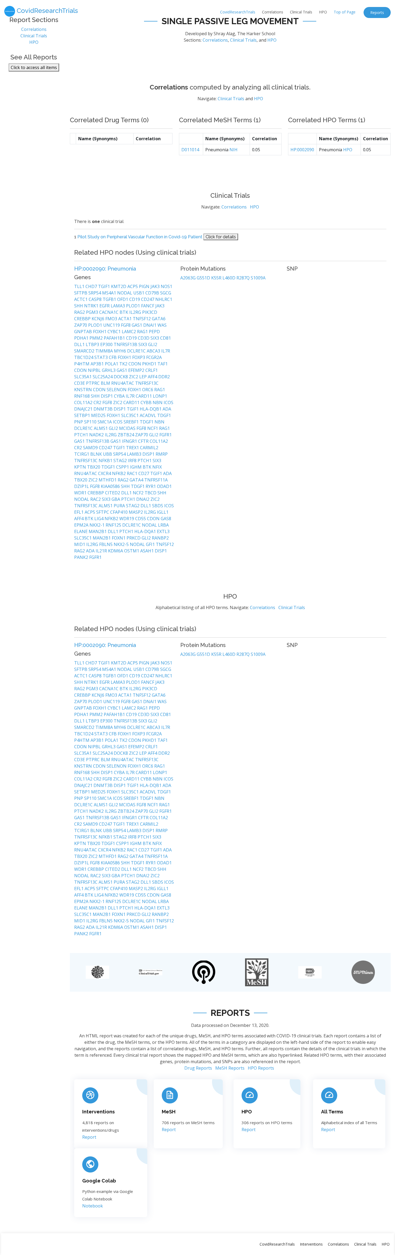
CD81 (165, 338)
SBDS (158, 506)
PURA (120, 506)
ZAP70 (81, 325)
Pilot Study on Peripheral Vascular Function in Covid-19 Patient (139, 236)
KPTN (80, 467)
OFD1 (123, 299)
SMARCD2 (84, 351)
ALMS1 (101, 428)
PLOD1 (133, 306)
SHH (79, 306)
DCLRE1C (137, 351)
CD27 (144, 473)
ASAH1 (147, 551)
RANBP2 (160, 538)
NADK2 (97, 435)
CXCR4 (105, 473)
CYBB (147, 402)
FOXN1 (119, 538)
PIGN (144, 286)
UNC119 (112, 325)
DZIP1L (82, 486)
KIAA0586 (111, 486)
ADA (167, 409)
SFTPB (81, 293)
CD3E (80, 383)
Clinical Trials (301, 12)
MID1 (80, 544)
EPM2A (81, 525)
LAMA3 (118, 306)
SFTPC (103, 512)
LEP (143, 377)
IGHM (136, 467)
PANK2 (81, 557)
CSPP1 (123, 467)
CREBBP (83, 319)
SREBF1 (132, 422)
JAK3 (155, 286)
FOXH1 (100, 332)
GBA (116, 499)
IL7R (165, 351)
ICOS (168, 402)
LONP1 (160, 396)
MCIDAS (128, 428)
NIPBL (95, 370)
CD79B (152, 293)
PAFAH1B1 (115, 338)
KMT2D (119, 286)
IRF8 (133, 460)
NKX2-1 (97, 525)
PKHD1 (149, 364)
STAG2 (120, 460)
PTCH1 (81, 435)
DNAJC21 (84, 409)
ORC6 (148, 390)
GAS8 (166, 519)
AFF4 (153, 377)
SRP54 (95, 293)
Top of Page (345, 12)
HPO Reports (261, 1068)
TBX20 (94, 467)
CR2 (98, 402)
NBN (158, 402)
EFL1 (79, 512)
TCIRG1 (82, 454)
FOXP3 (139, 357)
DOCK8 (121, 377)
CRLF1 (151, 370)
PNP (79, 422)
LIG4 (99, 519)
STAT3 (101, 357)
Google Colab (99, 1181)
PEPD (154, 332)
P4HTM (82, 364)
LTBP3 (93, 344)
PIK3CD (149, 312)
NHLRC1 (163, 299)
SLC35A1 (83, 377)
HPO (323, 12)
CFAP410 (119, 512)
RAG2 (80, 312)
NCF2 (139, 493)
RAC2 (96, 499)
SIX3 (155, 338)
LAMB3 (134, 454)
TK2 (123, 364)
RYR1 (151, 486)
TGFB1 (110, 299)
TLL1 (79, 286)
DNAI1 (150, 325)
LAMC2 (129, 332)
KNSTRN (83, 390)
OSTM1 (132, 551)
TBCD (151, 493)
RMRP (162, 454)
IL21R (102, 551)
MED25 (99, 415)
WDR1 (81, 493)
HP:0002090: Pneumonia (105, 268)
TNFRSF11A (156, 480)
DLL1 (80, 344)
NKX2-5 (122, 544)
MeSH (168, 1111)
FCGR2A (154, 357)
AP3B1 (98, 364)
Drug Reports (198, 1068)
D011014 (190, 150)
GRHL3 (109, 370)
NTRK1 (91, 306)
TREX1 (133, 448)
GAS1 (137, 325)
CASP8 (96, 299)
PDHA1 (81, 338)
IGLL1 (162, 512)
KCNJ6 (98, 319)
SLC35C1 (130, 415)
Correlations (272, 12)
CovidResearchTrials (237, 12)
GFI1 (151, 544)
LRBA (163, 525)
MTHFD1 (108, 480)
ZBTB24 (126, 435)
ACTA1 (125, 319)
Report (89, 1137)
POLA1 (112, 364)
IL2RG (135, 312)
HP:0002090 (302, 150)
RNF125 (114, 525)
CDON (135, 364)
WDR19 (127, 519)
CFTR (144, 441)
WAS (162, 325)
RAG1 (143, 332)
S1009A (258, 278)
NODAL (125, 293)
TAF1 (162, 364)
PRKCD (134, 538)
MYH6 (120, 351)
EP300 (107, 344)
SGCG (165, 293)
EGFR (105, 306)
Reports (377, 12)
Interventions (98, 1111)
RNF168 (82, 396)
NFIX (157, 467)
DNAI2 (143, 499)
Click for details (221, 236)
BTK (124, 312)
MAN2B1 (98, 531)
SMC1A (105, 422)
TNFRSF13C (147, 383)
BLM (106, 383)
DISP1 (107, 396)
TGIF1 (104, 286)
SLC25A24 (103, 377)
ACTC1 (81, 299)
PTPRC (93, 383)
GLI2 (152, 344)
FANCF (148, 306)
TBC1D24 (84, 357)
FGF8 (126, 325)
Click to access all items (34, 67)
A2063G (188, 278)
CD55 (141, 519)
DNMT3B (104, 409)
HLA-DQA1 (145, 531)
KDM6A (116, 551)
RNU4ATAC (123, 383)
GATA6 (159, 319)
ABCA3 (154, 351)
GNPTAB (83, 332)
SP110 (91, 422)
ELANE (81, 531)
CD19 (135, 299)
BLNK (96, 454)
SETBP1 (82, 415)
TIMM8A (104, 351)
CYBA (120, 396)
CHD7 (91, 286)
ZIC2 (134, 377)
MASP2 (136, 512)
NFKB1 (106, 460)
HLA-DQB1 (151, 409)
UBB (108, 454)
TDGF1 (164, 415)
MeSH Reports (230, 1068)
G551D (204, 278)
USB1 (139, 293)
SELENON (117, 390)
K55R (216, 278)
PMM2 (96, 338)
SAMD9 (91, 448)
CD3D (144, 338)
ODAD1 (164, 486)
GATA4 (137, 480)
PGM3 (92, 312)
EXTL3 (163, 531)
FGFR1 (165, 435)
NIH (233, 150)
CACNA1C (109, 312)
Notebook (92, 1206)
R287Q (243, 278)
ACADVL (148, 415)
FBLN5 (106, 544)
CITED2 (113, 493)
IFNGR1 (130, 441)
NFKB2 (119, 473)
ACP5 (133, 286)
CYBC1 (114, 332)
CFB (113, 357)
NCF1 (153, 428)
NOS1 (166, 286)
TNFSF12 (142, 319)
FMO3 (111, 319)
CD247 (148, 299)
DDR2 (164, 377)
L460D (229, 278)
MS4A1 (109, 293)
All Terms (332, 1111)
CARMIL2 (149, 448)
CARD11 (144, 396)
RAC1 (132, 473)
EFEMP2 (136, 370)
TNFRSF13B (126, 344)
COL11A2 (84, 402)
